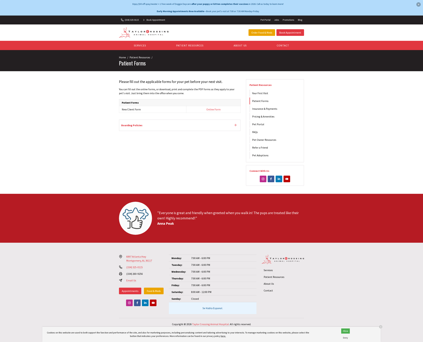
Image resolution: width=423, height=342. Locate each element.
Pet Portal (265, 19)
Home (122, 57)
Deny (345, 337)
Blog (300, 19)
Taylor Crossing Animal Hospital (210, 324)
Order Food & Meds (261, 32)
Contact (283, 45)
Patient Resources (190, 45)
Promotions (288, 19)
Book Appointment (290, 32)
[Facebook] (271, 179)
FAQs (255, 132)
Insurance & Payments (264, 108)
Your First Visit (260, 93)
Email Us (131, 280)
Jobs (276, 19)
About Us (240, 45)
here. (223, 336)
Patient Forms (260, 101)
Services (140, 45)
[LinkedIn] (279, 179)
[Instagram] (263, 179)
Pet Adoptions (260, 155)
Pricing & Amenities (263, 116)
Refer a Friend (260, 147)
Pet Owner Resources (264, 139)
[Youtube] (287, 179)
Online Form (213, 109)
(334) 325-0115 (134, 267)
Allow (345, 330)
